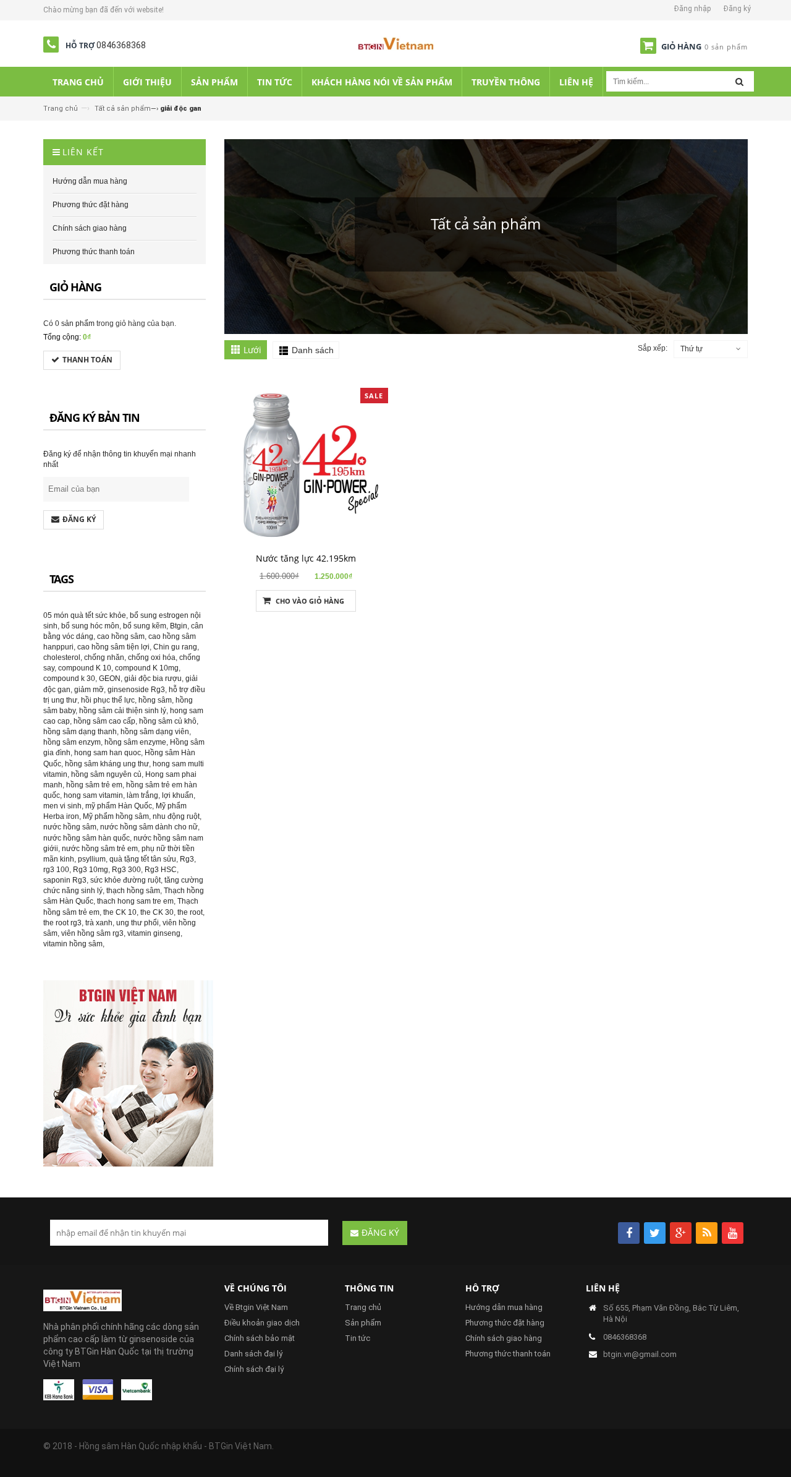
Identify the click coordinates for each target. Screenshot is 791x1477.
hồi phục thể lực (108, 700)
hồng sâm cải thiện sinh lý (122, 710)
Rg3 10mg (90, 869)
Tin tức (357, 1338)
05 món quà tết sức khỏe (84, 615)
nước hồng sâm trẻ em (100, 848)
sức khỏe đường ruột (125, 880)
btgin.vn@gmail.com (640, 1354)
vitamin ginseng (153, 933)
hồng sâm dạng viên (155, 731)
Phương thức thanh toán (508, 1353)
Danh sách (313, 350)
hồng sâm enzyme (135, 742)
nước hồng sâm (69, 827)
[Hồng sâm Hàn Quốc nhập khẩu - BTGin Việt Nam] (396, 46)
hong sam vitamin (93, 795)
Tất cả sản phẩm (123, 109)
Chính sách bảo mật (259, 1338)
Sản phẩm (363, 1322)
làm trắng (142, 795)
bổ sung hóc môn (90, 626)
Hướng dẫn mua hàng (504, 1307)
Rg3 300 (126, 869)
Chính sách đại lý (254, 1369)
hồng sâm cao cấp (104, 721)
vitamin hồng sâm (73, 944)
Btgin (178, 626)
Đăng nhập (692, 8)
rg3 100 (56, 869)
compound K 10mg (147, 668)
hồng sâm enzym (72, 742)
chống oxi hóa (152, 657)
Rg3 (187, 859)
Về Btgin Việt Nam (256, 1307)
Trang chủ (363, 1307)
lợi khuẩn (177, 795)
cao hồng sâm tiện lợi (113, 647)
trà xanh (98, 922)
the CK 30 (157, 912)
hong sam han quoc (107, 752)
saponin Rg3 (65, 880)
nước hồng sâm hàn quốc (86, 838)
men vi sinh (62, 806)
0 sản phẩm (75, 323)
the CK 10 (120, 912)
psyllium (92, 859)
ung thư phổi (137, 922)
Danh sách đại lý (253, 1353)
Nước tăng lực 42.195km (306, 558)
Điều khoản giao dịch (262, 1322)
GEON (110, 678)
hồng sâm (155, 700)
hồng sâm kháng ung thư (107, 764)
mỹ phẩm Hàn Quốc (118, 806)
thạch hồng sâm (133, 890)
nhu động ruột (176, 816)
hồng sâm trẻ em (94, 785)
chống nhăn (104, 657)
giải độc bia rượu (153, 678)
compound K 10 (84, 668)
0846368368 (121, 45)
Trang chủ (60, 109)
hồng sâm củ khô (168, 721)
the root (190, 912)
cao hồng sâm (121, 636)
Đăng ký (737, 8)
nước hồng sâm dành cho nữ (149, 827)
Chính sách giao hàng (503, 1338)
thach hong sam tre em (135, 901)
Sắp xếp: (652, 348)
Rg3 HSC (161, 869)
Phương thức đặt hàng (504, 1322)
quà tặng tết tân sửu (142, 859)
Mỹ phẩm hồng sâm (116, 816)
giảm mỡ (89, 689)
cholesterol (61, 657)
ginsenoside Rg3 (136, 689)
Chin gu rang (175, 647)
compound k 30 (69, 678)
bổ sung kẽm (144, 626)
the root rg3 (62, 922)
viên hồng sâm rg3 (92, 933)
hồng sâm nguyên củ (106, 774)
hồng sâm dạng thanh (80, 731)
